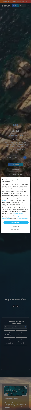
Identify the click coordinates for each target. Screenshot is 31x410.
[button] (15, 230)
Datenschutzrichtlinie (22, 218)
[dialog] (15, 205)
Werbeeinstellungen (17, 213)
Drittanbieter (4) (6, 200)
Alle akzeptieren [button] (16, 222)
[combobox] (27, 179)
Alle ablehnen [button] (16, 226)
